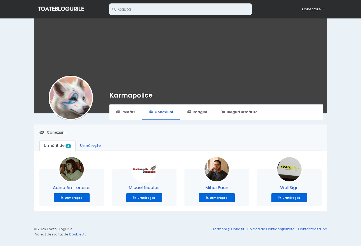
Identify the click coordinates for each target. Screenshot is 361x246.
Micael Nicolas (144, 188)
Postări (128, 111)
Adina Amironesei (71, 188)
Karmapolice (130, 95)
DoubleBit (77, 234)
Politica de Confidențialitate (271, 228)
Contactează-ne (312, 228)
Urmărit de (56, 145)
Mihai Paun (216, 188)
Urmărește (90, 145)
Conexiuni (164, 111)
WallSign (289, 188)
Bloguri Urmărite (242, 111)
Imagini (200, 111)
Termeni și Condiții (228, 228)
